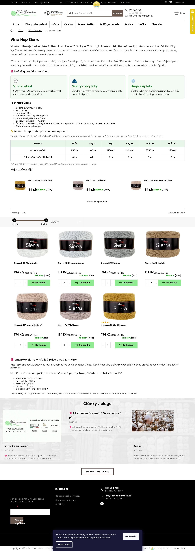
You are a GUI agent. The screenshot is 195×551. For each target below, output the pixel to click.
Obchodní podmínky (65, 500)
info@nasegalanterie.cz (118, 495)
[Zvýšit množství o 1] (25, 283)
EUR (172, 2)
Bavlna (137, 446)
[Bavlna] (153, 420)
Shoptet (157, 548)
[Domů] (12, 30)
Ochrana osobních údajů (67, 496)
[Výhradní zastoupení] (32, 425)
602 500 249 (112, 488)
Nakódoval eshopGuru (174, 548)
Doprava (25, 2)
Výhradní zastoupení (16, 446)
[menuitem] (16, 24)
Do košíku (40, 282)
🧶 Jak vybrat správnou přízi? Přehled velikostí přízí (95, 415)
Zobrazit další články (97, 471)
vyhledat (118, 13)
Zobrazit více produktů (96, 201)
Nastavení (64, 544)
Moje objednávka (42, 2)
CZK (166, 2)
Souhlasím (131, 536)
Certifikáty (60, 504)
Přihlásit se (19, 521)
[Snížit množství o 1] (16, 283)
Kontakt (14, 2)
